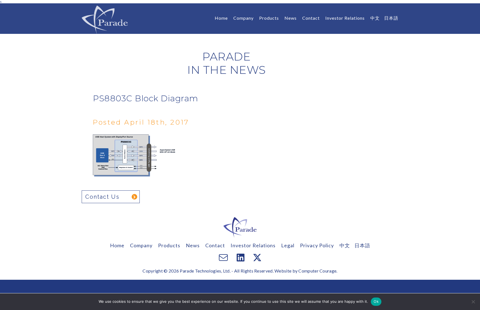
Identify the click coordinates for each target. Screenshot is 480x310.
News (290, 18)
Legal (287, 245)
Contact (311, 18)
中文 (375, 18)
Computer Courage (317, 270)
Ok (376, 301)
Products (269, 18)
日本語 (391, 18)
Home (221, 18)
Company (243, 18)
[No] (473, 301)
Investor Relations (345, 18)
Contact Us (102, 196)
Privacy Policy (317, 245)
